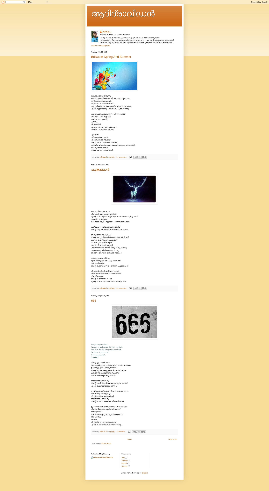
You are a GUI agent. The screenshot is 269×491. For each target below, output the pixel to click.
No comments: (121, 157)
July (123, 458)
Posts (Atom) (106, 443)
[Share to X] (140, 157)
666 (93, 300)
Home (129, 439)
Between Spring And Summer (111, 57)
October (124, 466)
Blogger (145, 473)
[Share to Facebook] (142, 157)
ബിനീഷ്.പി (107, 32)
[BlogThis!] (137, 157)
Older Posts (172, 439)
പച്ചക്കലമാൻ (100, 169)
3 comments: (121, 431)
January (124, 460)
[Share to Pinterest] (145, 157)
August (124, 463)
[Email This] (134, 157)
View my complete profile (100, 46)
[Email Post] (130, 157)
